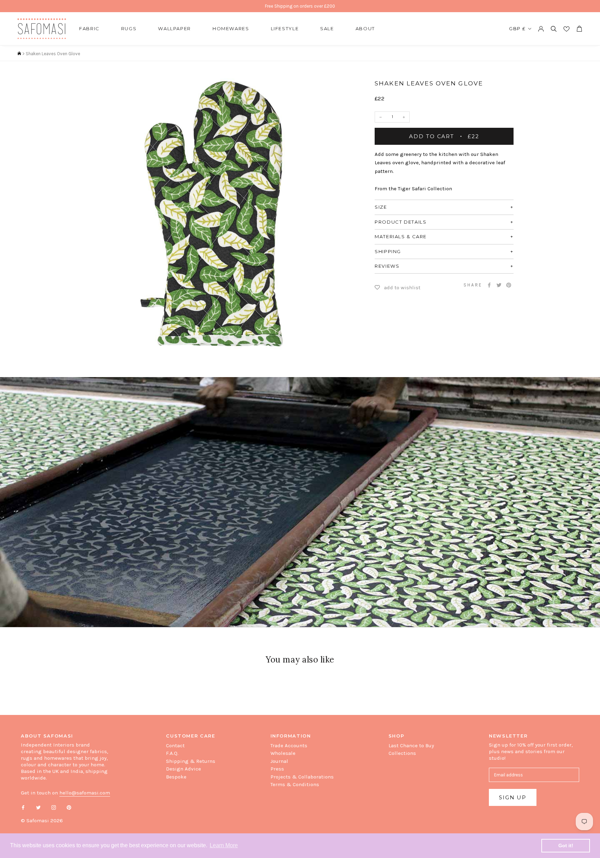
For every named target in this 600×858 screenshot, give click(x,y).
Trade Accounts (288, 745)
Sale (327, 28)
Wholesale (282, 753)
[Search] (554, 28)
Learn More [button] (224, 845)
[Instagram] (53, 807)
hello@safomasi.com (84, 793)
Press (277, 769)
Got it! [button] (565, 845)
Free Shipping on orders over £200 (300, 6)
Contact (175, 745)
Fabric (89, 28)
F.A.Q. (172, 753)
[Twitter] (499, 285)
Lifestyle (285, 28)
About (365, 28)
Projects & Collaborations (302, 777)
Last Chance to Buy (411, 745)
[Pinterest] (508, 285)
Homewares (230, 28)
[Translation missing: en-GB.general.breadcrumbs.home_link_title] (19, 53)
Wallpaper (174, 28)
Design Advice (183, 769)
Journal (279, 761)
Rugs (129, 28)
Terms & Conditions (294, 784)
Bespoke (176, 777)
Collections (402, 753)
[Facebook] (489, 285)
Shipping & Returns (190, 761)
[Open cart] (579, 29)
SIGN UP (512, 797)
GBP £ (517, 28)
